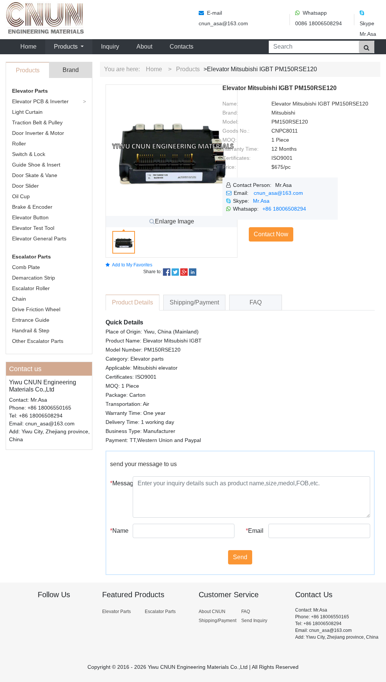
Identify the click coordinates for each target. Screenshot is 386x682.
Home (30, 46)
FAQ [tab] (256, 302)
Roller (19, 144)
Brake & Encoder (32, 207)
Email (254, 531)
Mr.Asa (261, 201)
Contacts (181, 46)
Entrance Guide (30, 320)
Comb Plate (26, 267)
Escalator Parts (31, 257)
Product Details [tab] (132, 302)
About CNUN (212, 611)
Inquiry (110, 46)
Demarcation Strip (33, 278)
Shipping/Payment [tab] (194, 302)
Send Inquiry (254, 620)
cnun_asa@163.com (278, 193)
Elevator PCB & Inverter (40, 101)
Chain (19, 299)
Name (118, 531)
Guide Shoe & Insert (36, 165)
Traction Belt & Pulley (37, 122)
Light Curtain (27, 112)
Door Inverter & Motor (38, 133)
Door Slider (25, 186)
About (144, 46)
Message (118, 483)
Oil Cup (21, 196)
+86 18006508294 (284, 209)
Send (240, 557)
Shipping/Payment (217, 620)
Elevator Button (30, 217)
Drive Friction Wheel (36, 309)
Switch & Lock (28, 154)
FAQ (245, 611)
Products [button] (66, 46)
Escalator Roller (31, 288)
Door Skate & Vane (34, 175)
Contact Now (271, 234)
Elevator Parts (30, 91)
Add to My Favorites (132, 265)
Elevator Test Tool (33, 228)
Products (188, 69)
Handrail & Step (30, 330)
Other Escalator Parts (37, 341)
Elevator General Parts (39, 238)
